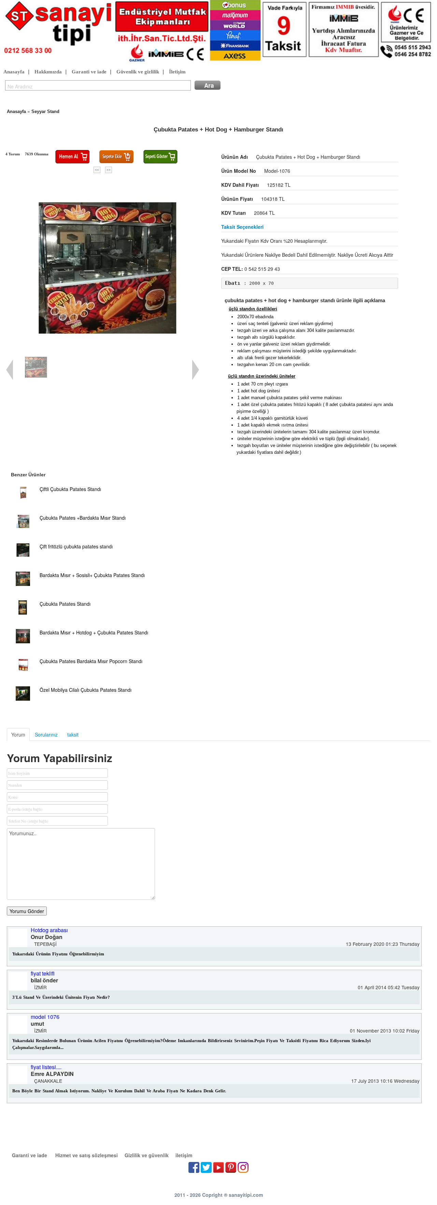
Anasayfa (14, 71)
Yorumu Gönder (27, 911)
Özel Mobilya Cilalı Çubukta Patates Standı (85, 689)
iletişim (183, 1155)
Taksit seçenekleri (242, 226)
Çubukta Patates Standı (65, 603)
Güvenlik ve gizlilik (137, 71)
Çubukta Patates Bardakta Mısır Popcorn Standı (91, 661)
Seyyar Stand (45, 111)
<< (97, 170)
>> (109, 170)
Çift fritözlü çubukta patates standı (76, 546)
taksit (73, 734)
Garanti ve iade (89, 71)
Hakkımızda (48, 71)
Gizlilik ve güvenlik (147, 1155)
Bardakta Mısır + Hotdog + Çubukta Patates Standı (94, 632)
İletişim (177, 71)
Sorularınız (46, 734)
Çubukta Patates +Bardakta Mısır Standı (83, 517)
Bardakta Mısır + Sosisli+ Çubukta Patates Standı (92, 575)
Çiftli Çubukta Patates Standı (70, 489)
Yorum (18, 734)
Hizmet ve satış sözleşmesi (86, 1155)
